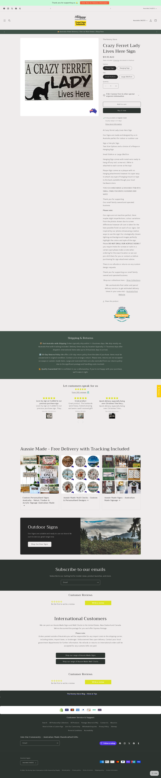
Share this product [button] (111, 301)
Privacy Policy (104, 727)
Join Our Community (72, 727)
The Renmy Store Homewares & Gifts (37, 770)
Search (44, 723)
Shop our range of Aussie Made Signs (80, 655)
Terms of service (88, 770)
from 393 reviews (79, 392)
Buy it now (122, 110)
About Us (113, 723)
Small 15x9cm (110, 77)
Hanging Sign (125, 68)
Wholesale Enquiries (89, 727)
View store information (113, 124)
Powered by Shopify (54, 770)
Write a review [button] (98, 603)
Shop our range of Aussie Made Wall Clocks (80, 661)
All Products (75, 723)
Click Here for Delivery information (95, 3)
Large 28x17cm (126, 77)
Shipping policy (99, 770)
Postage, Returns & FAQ (89, 723)
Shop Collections (133, 280)
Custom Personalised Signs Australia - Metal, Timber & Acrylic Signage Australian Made (39, 500)
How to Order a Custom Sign (53, 727)
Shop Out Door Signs (39, 544)
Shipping (116, 60)
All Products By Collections (59, 723)
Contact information (112, 770)
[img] (80, 389)
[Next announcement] (110, 8)
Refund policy (66, 770)
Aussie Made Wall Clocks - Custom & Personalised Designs (80, 499)
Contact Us (104, 723)
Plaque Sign (109, 68)
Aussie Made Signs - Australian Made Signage (119, 499)
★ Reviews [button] (159, 391)
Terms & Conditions (75, 730)
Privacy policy (76, 770)
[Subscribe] (97, 582)
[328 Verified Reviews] (122, 323)
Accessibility (88, 730)
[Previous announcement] (50, 8)
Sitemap (114, 727)
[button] (4, 20)
